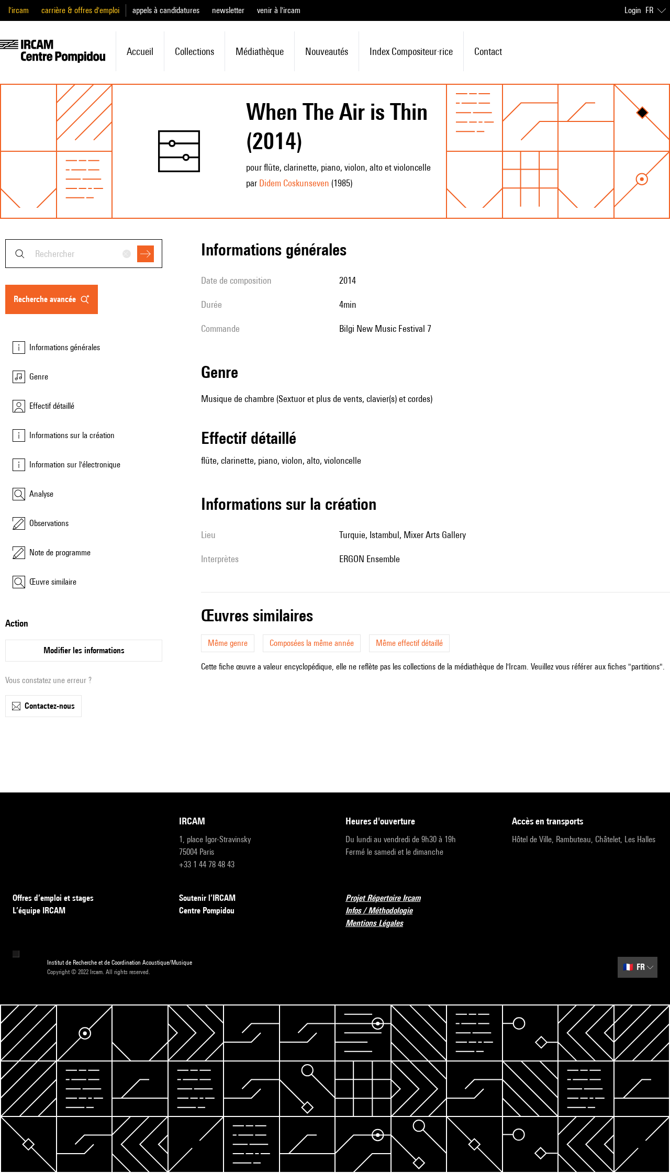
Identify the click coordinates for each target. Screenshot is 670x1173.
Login (632, 10)
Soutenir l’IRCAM (207, 898)
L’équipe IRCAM (39, 910)
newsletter (228, 10)
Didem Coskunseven (294, 182)
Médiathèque (260, 51)
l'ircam (18, 10)
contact (488, 51)
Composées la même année (312, 643)
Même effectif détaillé (409, 643)
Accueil (140, 51)
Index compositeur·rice (411, 51)
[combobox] (83, 253)
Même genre (228, 643)
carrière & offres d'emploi (80, 10)
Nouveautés (326, 51)
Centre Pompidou (206, 910)
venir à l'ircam (278, 10)
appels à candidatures (165, 10)
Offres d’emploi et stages (53, 898)
